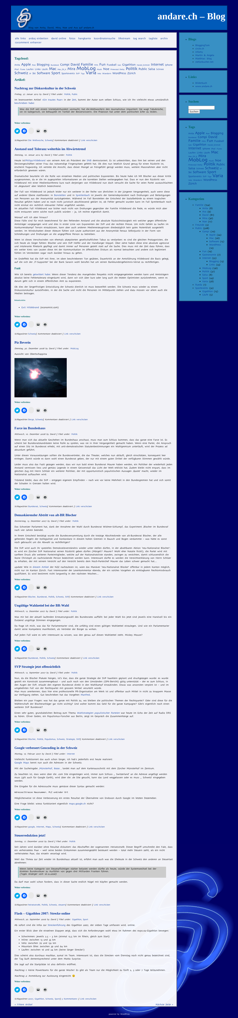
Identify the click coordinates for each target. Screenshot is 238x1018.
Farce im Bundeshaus (29, 428)
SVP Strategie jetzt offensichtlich (37, 666)
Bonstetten (60, 195)
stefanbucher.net (204, 62)
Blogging (43, 64)
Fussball (111, 64)
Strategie (70, 739)
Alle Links (20, 38)
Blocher (32, 597)
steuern (62, 905)
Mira (71, 69)
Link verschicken (89, 140)
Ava (34, 65)
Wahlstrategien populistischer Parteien (98, 713)
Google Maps (21, 762)
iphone (168, 65)
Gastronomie (209, 254)
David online (58, 38)
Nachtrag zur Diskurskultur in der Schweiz (45, 88)
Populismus (50, 739)
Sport (55, 73)
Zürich (131, 73)
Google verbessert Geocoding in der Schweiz (45, 748)
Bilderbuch (201, 83)
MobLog (86, 68)
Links (38, 69)
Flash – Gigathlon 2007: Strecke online (42, 913)
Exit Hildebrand (30, 307)
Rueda (198, 284)
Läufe (45, 69)
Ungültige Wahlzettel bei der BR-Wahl (41, 605)
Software (43, 73)
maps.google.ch (77, 803)
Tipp (83, 74)
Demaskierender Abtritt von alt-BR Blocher (45, 515)
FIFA (96, 65)
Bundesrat (55, 65)
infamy (199, 52)
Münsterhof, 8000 (49, 768)
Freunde (199, 225)
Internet (157, 64)
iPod (16, 69)
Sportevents (68, 73)
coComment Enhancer (28, 42)
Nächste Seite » (164, 1004)
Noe (106, 69)
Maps (48, 827)
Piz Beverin (22, 342)
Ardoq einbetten (38, 38)
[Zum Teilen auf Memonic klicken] (31, 131)
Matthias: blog (203, 58)
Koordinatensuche (104, 38)
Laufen (30, 69)
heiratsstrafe (34, 905)
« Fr (23, 1004)
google (31, 827)
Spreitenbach (83, 195)
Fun (102, 64)
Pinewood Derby (117, 69)
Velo (99, 74)
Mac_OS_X (61, 69)
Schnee (160, 69)
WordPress (119, 73)
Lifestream (124, 38)
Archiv (164, 38)
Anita (17, 65)
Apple (26, 64)
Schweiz (21, 73)
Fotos (72, 38)
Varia (91, 72)
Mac (52, 68)
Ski (34, 73)
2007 (30, 999)
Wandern (106, 73)
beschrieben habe (24, 103)
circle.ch (199, 48)
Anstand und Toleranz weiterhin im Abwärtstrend (50, 149)
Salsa (151, 69)
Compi (64, 64)
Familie (87, 64)
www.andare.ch (203, 86)
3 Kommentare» (69, 999)
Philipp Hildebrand (35, 160)
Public (143, 69)
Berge (31, 419)
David (75, 64)
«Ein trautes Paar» (52, 99)
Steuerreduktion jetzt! (29, 835)
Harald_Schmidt (143, 65)
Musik (99, 69)
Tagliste (153, 38)
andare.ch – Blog (191, 16)
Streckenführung (56, 925)
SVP (78, 73)
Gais (119, 65)
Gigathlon (129, 64)
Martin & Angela (204, 55)
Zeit (74, 99)
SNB (89, 160)
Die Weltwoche (35, 140)
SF (30, 74)
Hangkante (84, 38)
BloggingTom (202, 45)
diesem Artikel (41, 567)
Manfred (85, 694)
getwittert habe (41, 274)
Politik (131, 68)
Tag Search (139, 38)
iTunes (22, 69)
